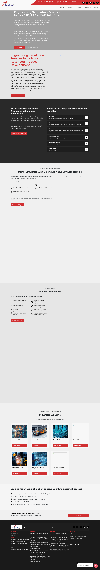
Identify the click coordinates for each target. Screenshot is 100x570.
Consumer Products (35, 561)
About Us (95, 7)
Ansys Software (14, 533)
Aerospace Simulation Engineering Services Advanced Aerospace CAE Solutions (39, 539)
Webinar (74, 1)
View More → (16, 445)
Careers (40, 1)
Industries (79, 7)
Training (46, 1)
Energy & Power (34, 546)
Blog (12, 547)
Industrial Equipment (35, 548)
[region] (50, 30)
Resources (88, 7)
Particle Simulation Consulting (57, 543)
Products (62, 7)
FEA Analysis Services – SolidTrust (58, 537)
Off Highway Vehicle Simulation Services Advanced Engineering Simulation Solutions (40, 558)
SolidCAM (13, 535)
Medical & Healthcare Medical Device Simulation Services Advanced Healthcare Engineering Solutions (39, 552)
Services (70, 7)
